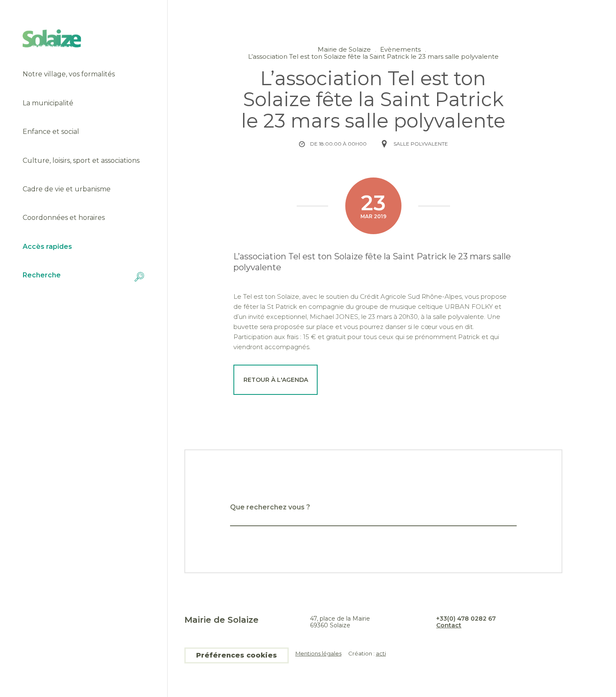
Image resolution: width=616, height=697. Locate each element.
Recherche (42, 275)
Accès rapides (47, 247)
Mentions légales (318, 653)
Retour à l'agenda (275, 380)
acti (381, 653)
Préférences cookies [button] (236, 655)
